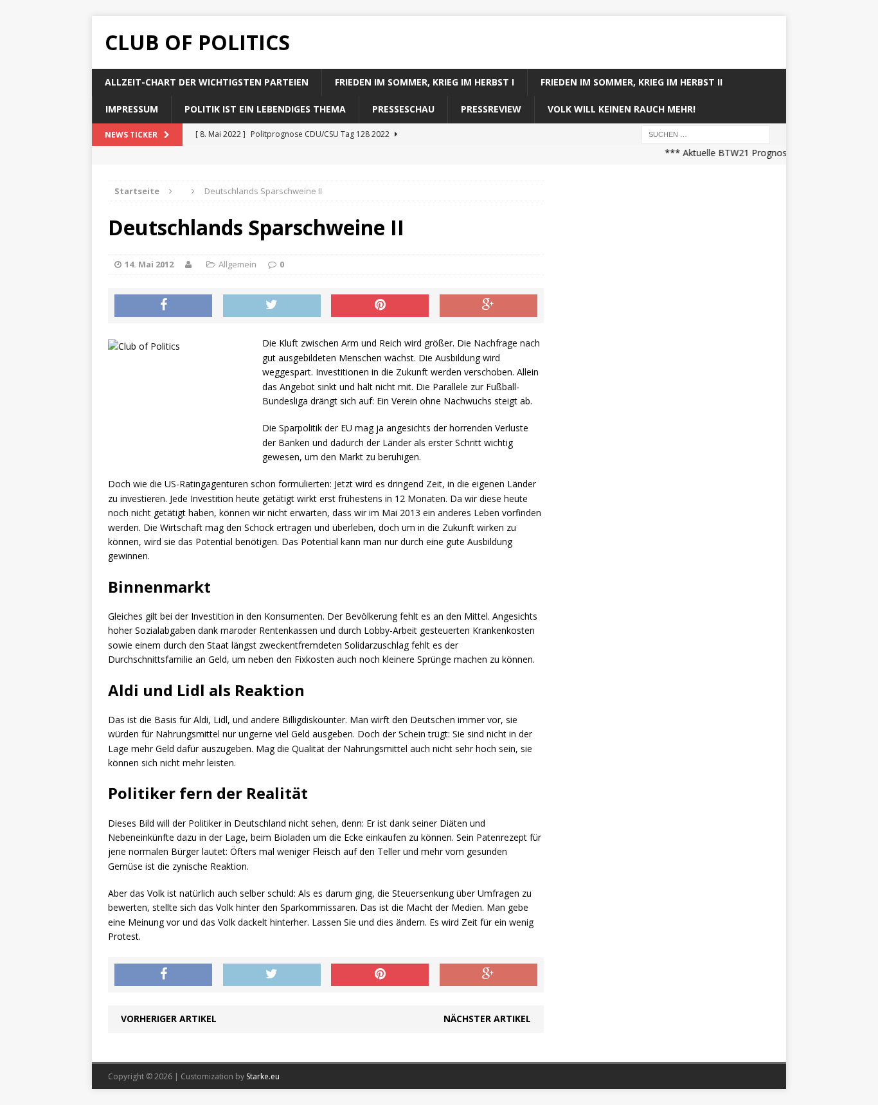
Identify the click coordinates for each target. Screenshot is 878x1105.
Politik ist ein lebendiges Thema (265, 109)
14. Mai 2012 (149, 264)
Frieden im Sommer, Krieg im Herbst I (424, 82)
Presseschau (403, 109)
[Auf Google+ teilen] (488, 306)
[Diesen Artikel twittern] (272, 306)
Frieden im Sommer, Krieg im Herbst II (631, 82)
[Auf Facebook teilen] (163, 306)
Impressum (131, 109)
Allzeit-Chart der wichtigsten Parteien (207, 82)
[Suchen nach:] (705, 133)
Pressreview (491, 109)
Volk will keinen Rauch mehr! (621, 109)
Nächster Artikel (487, 1018)
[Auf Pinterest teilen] (380, 306)
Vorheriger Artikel (169, 1018)
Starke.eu (263, 1076)
